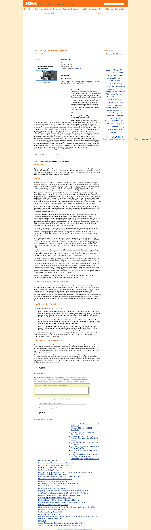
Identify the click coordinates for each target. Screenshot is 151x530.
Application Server (115, 75)
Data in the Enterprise (71, 9)
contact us (77, 68)
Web (109, 129)
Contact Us (88, 529)
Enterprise (119, 94)
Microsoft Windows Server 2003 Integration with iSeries (57, 486)
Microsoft (111, 115)
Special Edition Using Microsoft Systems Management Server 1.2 (60, 523)
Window (114, 132)
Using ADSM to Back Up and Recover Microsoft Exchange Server (84, 455)
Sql (118, 124)
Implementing (111, 108)
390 (122, 70)
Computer (110, 83)
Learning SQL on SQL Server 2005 (50, 468)
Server (115, 121)
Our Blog (60, 529)
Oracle (110, 118)
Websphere (117, 129)
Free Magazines (118, 54)
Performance (118, 118)
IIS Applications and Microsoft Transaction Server (55, 479)
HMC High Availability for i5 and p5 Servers (53, 505)
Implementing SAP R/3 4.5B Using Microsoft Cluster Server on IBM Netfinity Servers (85, 438)
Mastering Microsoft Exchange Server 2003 (53, 481)
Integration (120, 108)
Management (117, 113)
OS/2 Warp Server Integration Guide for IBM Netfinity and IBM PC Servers (63, 493)
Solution (113, 124)
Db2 (107, 94)
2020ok (31, 3)
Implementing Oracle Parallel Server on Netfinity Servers (57, 463)
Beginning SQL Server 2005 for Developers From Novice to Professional (63, 491)
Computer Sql (111, 89)
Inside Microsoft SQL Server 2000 (50, 512)
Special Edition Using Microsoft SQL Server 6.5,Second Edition (60, 525)
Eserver (110, 97)
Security (108, 121)
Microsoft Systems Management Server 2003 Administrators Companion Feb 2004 (66, 507)
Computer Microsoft (117, 87)
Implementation (118, 105)
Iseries (109, 110)
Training (122, 127)
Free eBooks (28, 9)
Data (116, 91)
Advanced (109, 73)
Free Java (109, 54)
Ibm (117, 102)
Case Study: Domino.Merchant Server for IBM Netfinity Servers (60, 476)
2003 (113, 70)
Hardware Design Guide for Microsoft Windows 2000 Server (58, 500)
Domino (113, 94)
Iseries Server (117, 110)
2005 (117, 70)
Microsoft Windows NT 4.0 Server (49, 514)
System (115, 127)
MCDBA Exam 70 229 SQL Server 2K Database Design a (58, 483)
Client (120, 78)
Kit (122, 110)
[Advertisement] (49, 31)
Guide (111, 99)
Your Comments (68, 529)
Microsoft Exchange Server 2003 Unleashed (53, 488)
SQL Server (42, 521)
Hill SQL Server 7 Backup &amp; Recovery (53, 465)
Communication (114, 80)
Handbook (110, 103)
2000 (108, 70)
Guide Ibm (118, 99)
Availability (112, 78)
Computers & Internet (43, 9)
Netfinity (120, 116)
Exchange (118, 97)
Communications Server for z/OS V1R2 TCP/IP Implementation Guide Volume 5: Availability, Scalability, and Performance (66, 473)
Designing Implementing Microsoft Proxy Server (54, 498)
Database (121, 92)
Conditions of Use (79, 529)
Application (118, 73)
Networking (57, 9)
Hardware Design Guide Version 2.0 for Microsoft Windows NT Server (62, 502)
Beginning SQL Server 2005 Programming (52, 509)
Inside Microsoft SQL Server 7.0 (49, 470)
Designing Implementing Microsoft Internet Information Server (59, 495)
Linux (110, 113)
